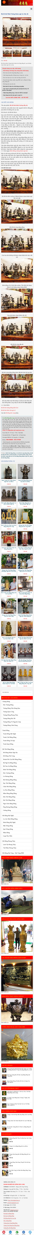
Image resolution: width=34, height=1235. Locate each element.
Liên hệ (5, 60)
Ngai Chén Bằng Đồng (9, 803)
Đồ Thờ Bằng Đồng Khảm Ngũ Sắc (20, 456)
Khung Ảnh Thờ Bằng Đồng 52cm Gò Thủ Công (9, 615)
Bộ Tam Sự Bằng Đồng (10, 766)
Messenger (23, 1234)
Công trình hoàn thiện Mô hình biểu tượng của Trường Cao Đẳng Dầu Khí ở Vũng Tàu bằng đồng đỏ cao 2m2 (19, 1069)
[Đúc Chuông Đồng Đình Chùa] (17, 902)
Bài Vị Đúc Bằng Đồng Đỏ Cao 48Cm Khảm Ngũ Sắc (8, 503)
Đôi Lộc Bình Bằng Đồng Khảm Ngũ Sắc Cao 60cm (9, 683)
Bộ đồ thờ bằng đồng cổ (11, 453)
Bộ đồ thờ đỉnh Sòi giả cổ (8, 410)
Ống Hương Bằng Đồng (10, 807)
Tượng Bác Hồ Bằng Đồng (10, 1227)
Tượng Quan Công (8, 711)
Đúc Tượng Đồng (8, 705)
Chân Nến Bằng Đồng (9, 786)
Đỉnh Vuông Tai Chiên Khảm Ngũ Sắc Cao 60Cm (9, 481)
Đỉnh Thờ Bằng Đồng (9, 769)
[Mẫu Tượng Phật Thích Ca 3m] (17, 871)
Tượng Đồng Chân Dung (10, 725)
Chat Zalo (10, 1234)
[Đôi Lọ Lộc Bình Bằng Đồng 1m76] (17, 937)
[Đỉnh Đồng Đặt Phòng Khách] (17, 1010)
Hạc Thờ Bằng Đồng (9, 783)
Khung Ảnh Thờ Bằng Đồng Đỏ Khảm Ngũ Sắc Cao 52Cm (9, 571)
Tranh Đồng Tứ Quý (9, 740)
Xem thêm (4, 884)
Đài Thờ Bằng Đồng (9, 800)
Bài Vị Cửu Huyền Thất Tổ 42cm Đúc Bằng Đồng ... (25, 593)
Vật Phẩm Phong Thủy (9, 848)
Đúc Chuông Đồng (8, 773)
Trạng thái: (3, 57)
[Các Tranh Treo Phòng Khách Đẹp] (17, 975)
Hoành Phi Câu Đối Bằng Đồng (12, 759)
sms (30, 1234)
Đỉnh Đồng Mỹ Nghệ (9, 822)
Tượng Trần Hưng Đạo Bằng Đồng (11, 1225)
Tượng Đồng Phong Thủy (10, 715)
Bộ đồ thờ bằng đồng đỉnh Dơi (9, 407)
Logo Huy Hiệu (7, 836)
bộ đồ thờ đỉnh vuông (23, 454)
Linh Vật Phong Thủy (9, 844)
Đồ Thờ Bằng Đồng (8, 749)
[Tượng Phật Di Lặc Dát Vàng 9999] (17, 1044)
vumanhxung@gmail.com (13, 1202)
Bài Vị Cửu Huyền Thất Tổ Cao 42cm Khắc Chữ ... (8, 638)
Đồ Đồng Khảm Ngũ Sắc (10, 752)
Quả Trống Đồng (8, 829)
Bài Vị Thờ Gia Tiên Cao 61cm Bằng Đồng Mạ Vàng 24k (25, 683)
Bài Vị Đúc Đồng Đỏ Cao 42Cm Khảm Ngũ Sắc (25, 503)
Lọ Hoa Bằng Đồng (8, 790)
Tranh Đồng (5, 730)
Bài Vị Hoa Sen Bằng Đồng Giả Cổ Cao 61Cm (8, 593)
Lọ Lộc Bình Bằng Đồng (10, 819)
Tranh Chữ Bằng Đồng (9, 737)
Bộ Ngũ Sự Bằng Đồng (10, 763)
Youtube (3, 1234)
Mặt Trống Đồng (8, 826)
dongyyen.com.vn (14, 1209)
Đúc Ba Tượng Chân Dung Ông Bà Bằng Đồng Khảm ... (25, 660)
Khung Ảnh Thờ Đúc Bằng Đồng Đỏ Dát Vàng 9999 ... (25, 526)
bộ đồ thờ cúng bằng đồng (23, 453)
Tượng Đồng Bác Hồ (9, 718)
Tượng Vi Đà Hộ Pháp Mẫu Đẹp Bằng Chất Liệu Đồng (19, 1114)
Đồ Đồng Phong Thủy (8, 841)
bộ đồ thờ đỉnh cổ (14, 454)
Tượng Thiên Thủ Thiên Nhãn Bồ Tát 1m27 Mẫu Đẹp (19, 1120)
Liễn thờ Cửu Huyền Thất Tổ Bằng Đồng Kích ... (9, 548)
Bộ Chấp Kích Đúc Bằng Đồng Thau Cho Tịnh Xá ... (9, 660)
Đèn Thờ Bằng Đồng (9, 797)
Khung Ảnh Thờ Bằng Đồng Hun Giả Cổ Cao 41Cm (25, 571)
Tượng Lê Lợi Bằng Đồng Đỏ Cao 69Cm (18, 1146)
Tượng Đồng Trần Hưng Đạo (11, 708)
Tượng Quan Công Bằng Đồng (10, 1223)
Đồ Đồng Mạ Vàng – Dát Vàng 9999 (13, 853)
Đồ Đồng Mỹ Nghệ (8, 815)
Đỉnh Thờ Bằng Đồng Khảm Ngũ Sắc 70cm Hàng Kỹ (25, 615)
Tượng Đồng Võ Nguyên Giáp (12, 722)
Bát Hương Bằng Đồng (10, 780)
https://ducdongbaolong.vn (14, 1200)
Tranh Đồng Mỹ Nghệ (9, 734)
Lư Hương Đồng (8, 776)
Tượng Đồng (6, 701)
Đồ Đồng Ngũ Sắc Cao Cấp (10, 1218)
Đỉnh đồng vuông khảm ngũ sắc (19, 151)
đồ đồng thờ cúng (10, 413)
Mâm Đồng (6, 832)
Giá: (2, 60)
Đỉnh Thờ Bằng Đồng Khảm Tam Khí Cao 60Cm (25, 481)
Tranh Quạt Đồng (8, 744)
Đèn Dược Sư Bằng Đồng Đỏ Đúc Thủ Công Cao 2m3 (25, 548)
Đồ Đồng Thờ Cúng (9, 756)
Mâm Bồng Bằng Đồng (10, 793)
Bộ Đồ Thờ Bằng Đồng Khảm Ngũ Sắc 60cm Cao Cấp (25, 638)
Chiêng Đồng (7, 810)
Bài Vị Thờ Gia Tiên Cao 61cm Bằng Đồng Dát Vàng (8, 526)
